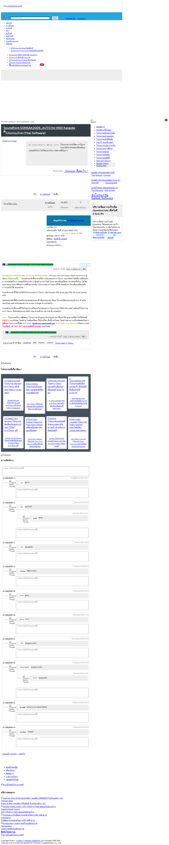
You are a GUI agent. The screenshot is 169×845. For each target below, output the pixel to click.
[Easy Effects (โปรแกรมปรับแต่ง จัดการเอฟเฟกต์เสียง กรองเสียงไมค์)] (35, 388)
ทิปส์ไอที (9, 33)
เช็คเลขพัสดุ (31, 60)
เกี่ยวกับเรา (10, 770)
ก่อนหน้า (6, 754)
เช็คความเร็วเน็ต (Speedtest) (27, 55)
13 (19, 754)
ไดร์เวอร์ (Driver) (103, 161)
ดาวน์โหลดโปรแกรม (75, 221)
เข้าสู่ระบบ (81, 19)
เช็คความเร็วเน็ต (98, 237)
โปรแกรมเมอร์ (102, 152)
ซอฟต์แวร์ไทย (97, 174)
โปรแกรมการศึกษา (104, 148)
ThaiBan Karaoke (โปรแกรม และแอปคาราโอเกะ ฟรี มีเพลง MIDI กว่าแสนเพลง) (13, 404)
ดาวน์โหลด (10, 26)
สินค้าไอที (9, 36)
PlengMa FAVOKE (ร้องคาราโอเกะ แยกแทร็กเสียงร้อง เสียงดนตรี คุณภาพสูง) (57, 405)
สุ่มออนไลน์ (26, 63)
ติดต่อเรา (10, 773)
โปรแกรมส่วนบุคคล (105, 136)
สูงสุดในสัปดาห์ (98, 189)
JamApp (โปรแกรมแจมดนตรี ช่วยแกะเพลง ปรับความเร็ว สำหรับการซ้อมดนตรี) (57, 442)
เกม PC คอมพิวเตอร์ (105, 142)
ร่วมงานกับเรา (12, 776)
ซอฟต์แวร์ (29, 48)
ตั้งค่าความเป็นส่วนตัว (10, 838)
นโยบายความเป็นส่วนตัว (32, 838)
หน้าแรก (9, 23)
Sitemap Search (102, 163)
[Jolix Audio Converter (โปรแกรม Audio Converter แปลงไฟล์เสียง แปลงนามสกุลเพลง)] (78, 425)
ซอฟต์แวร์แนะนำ (112, 181)
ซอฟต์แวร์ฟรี (109, 174)
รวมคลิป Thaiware (12, 41)
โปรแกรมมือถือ (103, 155)
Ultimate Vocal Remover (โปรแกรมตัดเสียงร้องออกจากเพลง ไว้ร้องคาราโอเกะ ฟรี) (13, 442)
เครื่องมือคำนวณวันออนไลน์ (21, 65)
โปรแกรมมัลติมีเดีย (23, 121)
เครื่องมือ (9, 44)
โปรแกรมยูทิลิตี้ (103, 158)
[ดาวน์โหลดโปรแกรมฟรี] (13, 6)
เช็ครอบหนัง (10, 39)
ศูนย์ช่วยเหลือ (12, 767)
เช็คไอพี (110, 238)
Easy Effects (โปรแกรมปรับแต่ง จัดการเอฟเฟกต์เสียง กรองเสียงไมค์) (35, 406)
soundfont (27, 343)
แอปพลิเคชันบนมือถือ (36, 51)
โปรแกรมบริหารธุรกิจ (105, 145)
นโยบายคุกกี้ (51, 838)
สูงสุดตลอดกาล (111, 189)
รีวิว (7, 31)
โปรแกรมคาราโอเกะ (64, 343)
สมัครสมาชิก (70, 19)
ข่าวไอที (9, 28)
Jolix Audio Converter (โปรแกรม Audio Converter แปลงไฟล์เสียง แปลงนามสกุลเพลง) (78, 442)
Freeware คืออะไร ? (76, 170)
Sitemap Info (101, 166)
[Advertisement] (84, 100)
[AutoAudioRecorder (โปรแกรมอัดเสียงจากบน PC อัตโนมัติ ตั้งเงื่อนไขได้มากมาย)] (78, 386)
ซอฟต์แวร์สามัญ (98, 181)
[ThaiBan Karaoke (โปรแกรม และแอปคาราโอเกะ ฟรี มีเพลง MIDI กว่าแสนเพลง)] (13, 387)
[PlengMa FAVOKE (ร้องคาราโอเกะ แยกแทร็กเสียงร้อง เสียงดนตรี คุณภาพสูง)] (57, 387)
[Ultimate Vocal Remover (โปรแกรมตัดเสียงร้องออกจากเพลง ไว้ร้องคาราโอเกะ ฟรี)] (13, 424)
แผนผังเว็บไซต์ (12, 780)
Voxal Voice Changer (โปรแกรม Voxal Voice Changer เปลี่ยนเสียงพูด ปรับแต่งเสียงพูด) (35, 442)
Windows (58, 245)
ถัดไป (22, 754)
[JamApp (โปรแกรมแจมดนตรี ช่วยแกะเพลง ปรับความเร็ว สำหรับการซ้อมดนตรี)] (57, 424)
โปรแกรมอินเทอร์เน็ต (105, 133)
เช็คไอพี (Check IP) (24, 57)
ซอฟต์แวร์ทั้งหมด (103, 130)
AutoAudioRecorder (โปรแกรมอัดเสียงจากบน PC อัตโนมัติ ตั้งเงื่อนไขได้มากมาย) (78, 402)
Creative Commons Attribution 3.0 (29, 841)
